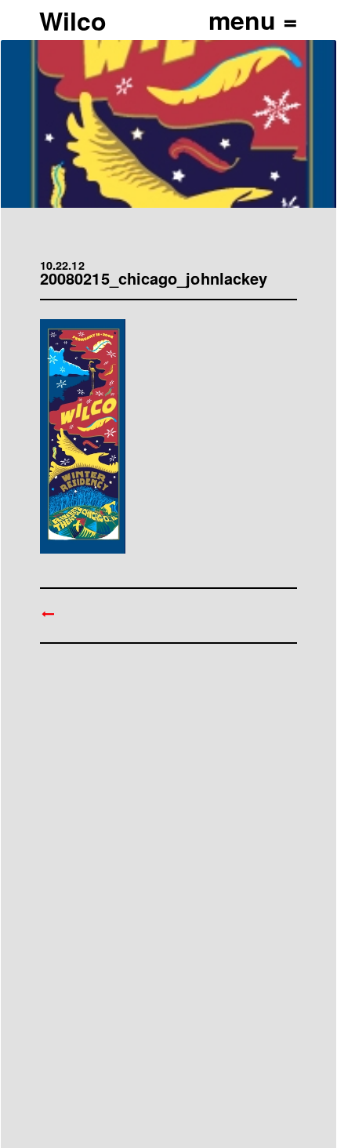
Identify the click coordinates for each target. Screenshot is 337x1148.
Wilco (73, 20)
